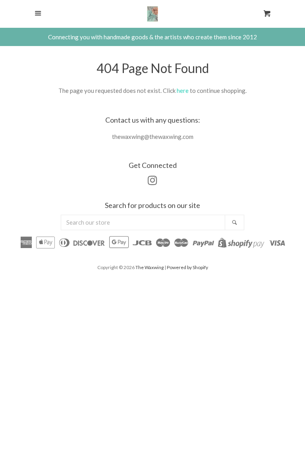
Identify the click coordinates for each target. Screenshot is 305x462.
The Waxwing (149, 267)
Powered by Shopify (187, 267)
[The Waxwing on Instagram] (152, 181)
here (183, 90)
